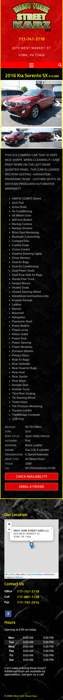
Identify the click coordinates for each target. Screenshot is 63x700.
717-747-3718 (31, 39)
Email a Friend (31, 486)
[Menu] (31, 65)
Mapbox (19, 577)
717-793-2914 (28, 602)
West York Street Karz (25, 696)
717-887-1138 (28, 597)
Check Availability (31, 476)
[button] (31, 545)
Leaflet (10, 574)
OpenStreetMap (35, 574)
